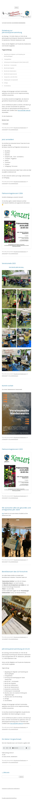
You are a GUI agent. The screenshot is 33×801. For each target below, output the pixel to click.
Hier (3, 513)
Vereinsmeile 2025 (9, 263)
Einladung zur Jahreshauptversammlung (12, 31)
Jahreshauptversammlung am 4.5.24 (15, 649)
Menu (16, 7)
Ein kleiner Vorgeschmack (11, 739)
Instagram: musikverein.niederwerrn (11, 788)
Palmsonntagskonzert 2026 (12, 193)
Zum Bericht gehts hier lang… (16, 267)
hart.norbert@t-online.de (24, 110)
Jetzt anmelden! (8, 139)
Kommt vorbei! (7, 386)
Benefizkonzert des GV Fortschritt (15, 572)
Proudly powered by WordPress (9, 798)
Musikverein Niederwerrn (20, 127)
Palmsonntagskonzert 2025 (12, 449)
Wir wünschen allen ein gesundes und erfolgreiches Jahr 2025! (16, 509)
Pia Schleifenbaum (13, 129)
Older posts (5, 772)
